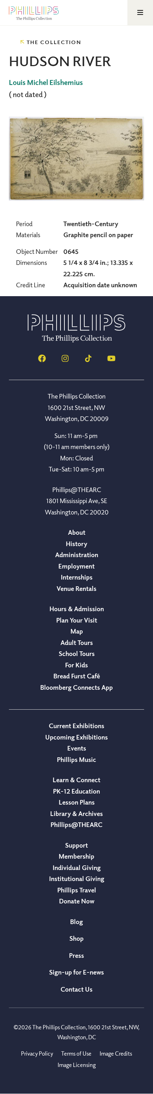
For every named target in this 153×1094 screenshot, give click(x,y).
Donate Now (76, 901)
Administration (76, 555)
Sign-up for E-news (76, 972)
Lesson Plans (77, 802)
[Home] (76, 340)
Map (76, 631)
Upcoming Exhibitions (76, 737)
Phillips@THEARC (76, 824)
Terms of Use (76, 1053)
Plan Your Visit (76, 620)
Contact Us (76, 989)
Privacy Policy (37, 1053)
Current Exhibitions (76, 726)
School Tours (77, 653)
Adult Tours (76, 642)
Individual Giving (77, 867)
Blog (76, 921)
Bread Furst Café (76, 676)
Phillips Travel (76, 890)
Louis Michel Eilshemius (46, 82)
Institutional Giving (76, 878)
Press (76, 955)
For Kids (76, 665)
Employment (76, 566)
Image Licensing (77, 1064)
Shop (76, 938)
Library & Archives (76, 813)
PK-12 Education (76, 791)
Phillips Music (76, 759)
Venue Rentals (76, 588)
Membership (76, 856)
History (76, 544)
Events (76, 748)
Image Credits (116, 1053)
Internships (77, 577)
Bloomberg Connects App (76, 687)
